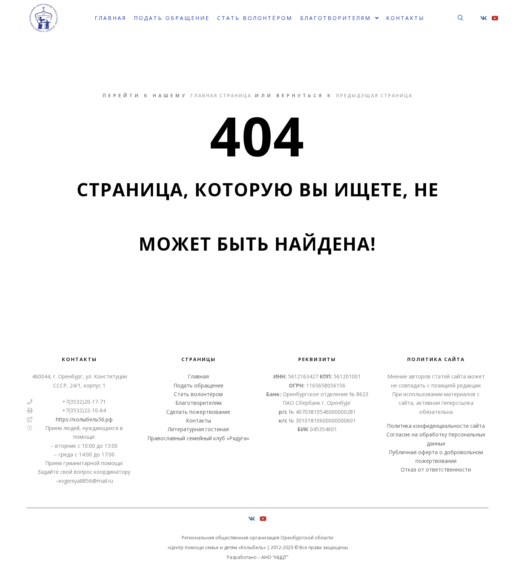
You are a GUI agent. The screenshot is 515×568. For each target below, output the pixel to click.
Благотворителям (198, 402)
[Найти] (460, 18)
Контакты (198, 420)
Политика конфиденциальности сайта (436, 425)
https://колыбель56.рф (84, 419)
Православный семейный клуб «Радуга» (198, 438)
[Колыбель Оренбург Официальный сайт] (43, 18)
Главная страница (220, 95)
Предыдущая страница (374, 95)
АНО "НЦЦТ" (274, 557)
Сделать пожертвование (198, 411)
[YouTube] (495, 18)
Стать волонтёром (198, 394)
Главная (198, 376)
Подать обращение (198, 385)
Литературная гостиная (198, 429)
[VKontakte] (484, 18)
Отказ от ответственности (436, 469)
